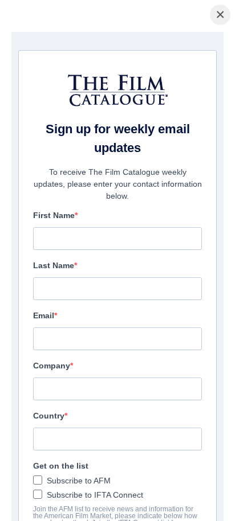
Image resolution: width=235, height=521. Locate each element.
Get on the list (60, 466)
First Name (54, 215)
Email (43, 315)
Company (51, 366)
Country (48, 416)
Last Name (53, 265)
